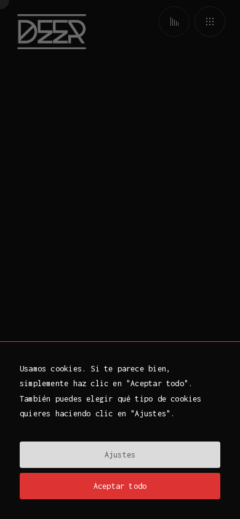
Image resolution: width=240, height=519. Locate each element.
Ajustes (120, 454)
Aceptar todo (120, 486)
